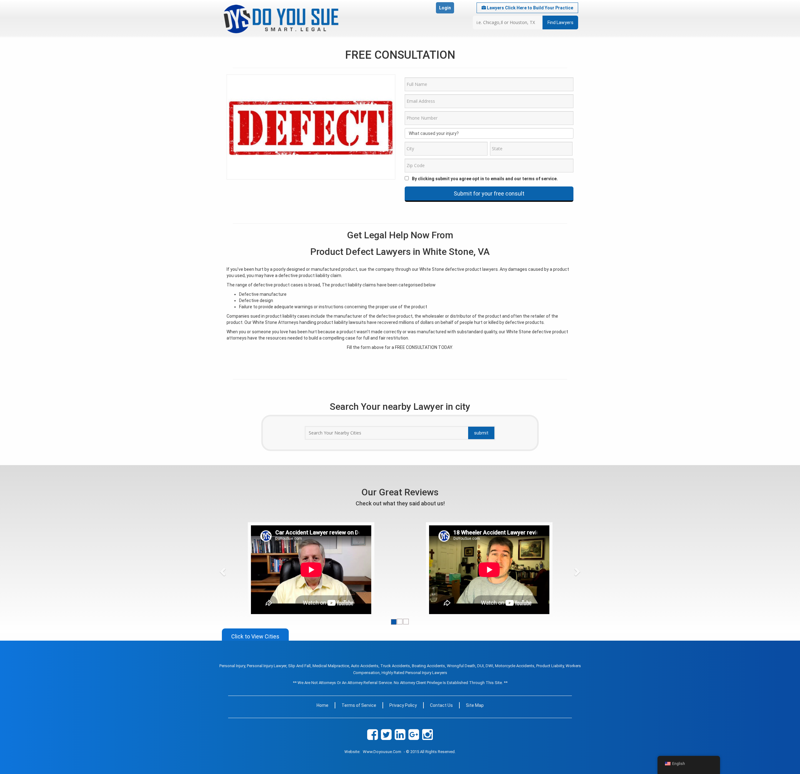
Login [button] (445, 7)
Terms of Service (359, 705)
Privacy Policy (403, 705)
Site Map (475, 705)
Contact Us (441, 705)
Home (322, 705)
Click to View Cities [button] (255, 636)
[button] (234, 569)
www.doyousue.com (382, 751)
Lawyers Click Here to (529, 7)
